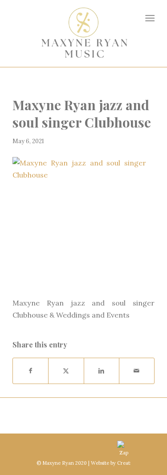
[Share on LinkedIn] (101, 371)
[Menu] (149, 18)
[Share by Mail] (136, 371)
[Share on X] (66, 371)
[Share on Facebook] (30, 371)
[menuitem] (149, 18)
